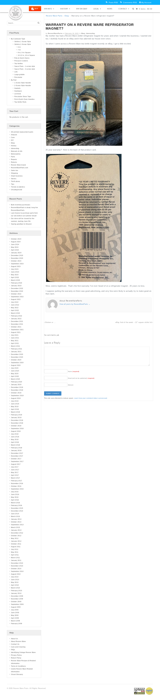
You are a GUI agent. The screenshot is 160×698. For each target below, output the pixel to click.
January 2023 (16, 286)
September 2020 (17, 362)
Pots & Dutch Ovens (22, 58)
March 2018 (15, 445)
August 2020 (16, 365)
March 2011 (15, 558)
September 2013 (17, 525)
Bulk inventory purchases (20, 205)
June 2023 (15, 272)
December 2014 (17, 511)
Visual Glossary (17, 674)
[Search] (39, 22)
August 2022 (16, 299)
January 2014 (16, 519)
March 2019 (15, 412)
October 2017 (16, 459)
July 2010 (14, 577)
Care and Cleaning (18, 647)
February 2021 (16, 349)
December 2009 (17, 596)
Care (13, 137)
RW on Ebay (81, 9)
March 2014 (15, 516)
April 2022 (15, 310)
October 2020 (16, 360)
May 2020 (14, 373)
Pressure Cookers (21, 61)
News (109, 9)
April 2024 (15, 250)
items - (145, 9)
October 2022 (16, 294)
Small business (17, 176)
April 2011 (15, 555)
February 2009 (16, 623)
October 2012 (16, 536)
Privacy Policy (16, 655)
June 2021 (15, 338)
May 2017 (14, 472)
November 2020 (17, 357)
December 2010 (17, 563)
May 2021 (14, 341)
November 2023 (17, 258)
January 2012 (16, 541)
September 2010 (17, 571)
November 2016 (17, 483)
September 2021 (17, 330)
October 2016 (16, 486)
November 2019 (17, 390)
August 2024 (16, 242)
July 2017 (14, 467)
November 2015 (17, 508)
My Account (146, 2)
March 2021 (15, 346)
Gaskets (17, 88)
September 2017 (17, 461)
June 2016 (15, 494)
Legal (96, 9)
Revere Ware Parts (54, 16)
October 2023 (16, 261)
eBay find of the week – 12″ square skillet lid (133, 322)
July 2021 (14, 335)
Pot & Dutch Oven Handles (24, 99)
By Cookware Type (18, 39)
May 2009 (14, 615)
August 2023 (16, 266)
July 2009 (14, 610)
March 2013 (15, 527)
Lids (16, 72)
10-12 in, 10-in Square (26, 55)
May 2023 (14, 275)
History (64, 9)
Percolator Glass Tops (22, 96)
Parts (13, 157)
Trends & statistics (18, 187)
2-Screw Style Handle (22, 85)
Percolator (18, 77)
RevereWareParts (55, 33)
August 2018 (16, 431)
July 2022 (14, 302)
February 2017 (16, 481)
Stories (13, 179)
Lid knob (17, 94)
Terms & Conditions (18, 666)
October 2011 (16, 544)
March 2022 (15, 313)
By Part (13, 80)
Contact (122, 9)
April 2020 (15, 376)
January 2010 (16, 593)
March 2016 (15, 503)
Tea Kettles (18, 63)
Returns (14, 162)
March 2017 (15, 478)
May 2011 (14, 552)
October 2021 (16, 327)
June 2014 (15, 514)
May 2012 (14, 538)
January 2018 (16, 450)
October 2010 (16, 569)
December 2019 (17, 387)
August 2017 (16, 464)
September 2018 (17, 428)
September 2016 (17, 489)
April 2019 (15, 409)
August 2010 (16, 574)
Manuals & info (16, 151)
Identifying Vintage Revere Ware (23, 652)
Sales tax (14, 170)
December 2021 (17, 321)
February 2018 (16, 448)
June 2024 (15, 244)
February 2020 (16, 382)
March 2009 (15, 621)
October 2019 (16, 393)
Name (73, 371)
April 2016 (15, 500)
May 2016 (14, 497)
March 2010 (15, 588)
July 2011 (14, 549)
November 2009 (17, 599)
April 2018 (15, 442)
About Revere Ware (18, 641)
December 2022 (17, 288)
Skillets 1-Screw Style (22, 41)
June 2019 (15, 404)
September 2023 (17, 264)
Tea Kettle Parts (20, 102)
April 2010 (15, 585)
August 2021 (16, 332)
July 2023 (14, 269)
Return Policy (16, 658)
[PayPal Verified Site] (149, 691)
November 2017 (17, 456)
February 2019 (16, 415)
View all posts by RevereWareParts (75, 304)
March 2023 (15, 280)
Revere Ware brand (18, 165)
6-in (19, 47)
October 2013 (16, 522)
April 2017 (15, 475)
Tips (12, 184)
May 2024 (14, 247)
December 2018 (17, 420)
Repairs (14, 159)
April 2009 (15, 618)
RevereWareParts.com (19, 168)
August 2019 (16, 398)
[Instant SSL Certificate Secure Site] (139, 691)
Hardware (18, 91)
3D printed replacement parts (22, 132)
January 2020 (16, 384)
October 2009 (16, 601)
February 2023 (16, 283)
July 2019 (14, 401)
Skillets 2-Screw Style (22, 44)
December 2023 (17, 255)
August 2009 (16, 607)
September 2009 (17, 604)
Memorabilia (15, 154)
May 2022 (14, 308)
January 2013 (16, 530)
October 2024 (16, 239)
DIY (12, 140)
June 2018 (15, 437)
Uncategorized (16, 190)
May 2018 (14, 439)
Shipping (14, 173)
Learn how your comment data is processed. (91, 398)
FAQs (13, 650)
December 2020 (17, 354)
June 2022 (15, 305)
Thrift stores (15, 181)
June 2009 (15, 612)
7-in (19, 50)
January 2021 (16, 351)
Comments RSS (130, 2)
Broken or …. (50, 322)
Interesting (90, 33)
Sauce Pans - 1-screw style (24, 66)
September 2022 (17, 297)
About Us (14, 639)
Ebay (67, 16)
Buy (36, 8)
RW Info (48, 9)
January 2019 (16, 417)
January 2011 (16, 560)
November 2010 (17, 566)
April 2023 (15, 277)
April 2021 (15, 343)
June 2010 (15, 580)
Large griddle (19, 74)
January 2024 (16, 253)
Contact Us (15, 644)
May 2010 (14, 582)
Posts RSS (113, 2)
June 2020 (15, 371)
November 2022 (17, 291)
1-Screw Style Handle (22, 83)
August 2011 (15, 547)
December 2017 (17, 453)
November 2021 (17, 324)
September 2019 (17, 395)
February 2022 (16, 316)
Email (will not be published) (81, 378)
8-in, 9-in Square (24, 52)
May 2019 (14, 406)
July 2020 (14, 368)
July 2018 (14, 434)
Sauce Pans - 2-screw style (24, 69)
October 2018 (16, 426)
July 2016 (14, 492)
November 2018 (17, 423)
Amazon (14, 135)
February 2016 (16, 505)
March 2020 (15, 379)
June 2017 (15, 470)
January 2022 (16, 319)
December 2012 (17, 533)
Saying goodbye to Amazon (21, 224)
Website (71, 385)
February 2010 (16, 590)
